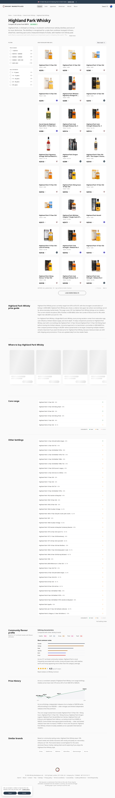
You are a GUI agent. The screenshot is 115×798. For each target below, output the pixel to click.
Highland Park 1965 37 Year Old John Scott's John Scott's (55, 513)
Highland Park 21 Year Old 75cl (47, 568)
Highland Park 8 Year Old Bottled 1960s (50, 591)
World (69, 6)
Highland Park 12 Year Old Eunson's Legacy (51, 468)
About (24, 778)
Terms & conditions (59, 778)
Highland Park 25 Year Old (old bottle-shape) (51, 572)
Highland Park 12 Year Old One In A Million (51, 473)
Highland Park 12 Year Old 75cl (47, 445)
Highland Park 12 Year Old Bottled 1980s (50, 459)
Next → (105, 288)
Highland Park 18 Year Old (46, 411)
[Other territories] (111, 6)
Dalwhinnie (49, 751)
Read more (72, 35)
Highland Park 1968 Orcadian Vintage (49, 523)
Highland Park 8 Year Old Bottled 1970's (50, 595)
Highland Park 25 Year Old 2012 (48, 577)
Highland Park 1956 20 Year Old (48, 504)
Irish (46, 6)
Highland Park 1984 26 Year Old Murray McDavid (53, 554)
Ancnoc (86, 751)
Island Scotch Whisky (29, 15)
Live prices (33, 24)
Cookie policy (26, 789)
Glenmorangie (77, 751)
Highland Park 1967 (44, 518)
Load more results (72, 293)
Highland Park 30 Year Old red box (49, 586)
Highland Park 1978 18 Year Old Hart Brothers (52, 545)
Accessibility (69, 778)
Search (19, 778)
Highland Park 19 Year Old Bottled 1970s (50, 491)
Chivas (41, 751)
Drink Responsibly (93, 778)
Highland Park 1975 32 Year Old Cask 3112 (51, 532)
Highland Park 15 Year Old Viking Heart (50, 407)
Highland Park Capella (45, 604)
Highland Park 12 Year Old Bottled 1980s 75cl (51, 464)
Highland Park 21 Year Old (46, 420)
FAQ (35, 778)
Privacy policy (48, 778)
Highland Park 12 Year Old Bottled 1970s (50, 450)
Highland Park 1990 (44, 559)
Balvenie (57, 751)
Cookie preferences (80, 778)
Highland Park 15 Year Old (46, 477)
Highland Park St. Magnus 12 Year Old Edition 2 (52, 613)
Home (10, 15)
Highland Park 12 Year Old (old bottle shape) (51, 441)
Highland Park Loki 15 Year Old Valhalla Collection (53, 609)
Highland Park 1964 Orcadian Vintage (49, 509)
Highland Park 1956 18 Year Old (48, 500)
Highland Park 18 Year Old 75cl (47, 486)
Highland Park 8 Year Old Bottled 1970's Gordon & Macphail (56, 600)
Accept (24, 793)
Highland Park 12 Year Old (46, 402)
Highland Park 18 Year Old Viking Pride (50, 416)
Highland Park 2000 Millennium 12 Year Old (51, 563)
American (62, 6)
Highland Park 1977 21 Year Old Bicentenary (51, 536)
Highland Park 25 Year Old (46, 425)
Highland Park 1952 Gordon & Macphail (50, 495)
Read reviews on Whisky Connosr (48, 672)
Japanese (53, 6)
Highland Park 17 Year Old (46, 482)
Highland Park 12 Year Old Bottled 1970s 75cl (51, 454)
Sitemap (40, 778)
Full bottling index (101, 621)
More (75, 6)
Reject (10, 793)
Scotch (40, 6)
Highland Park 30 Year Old (46, 582)
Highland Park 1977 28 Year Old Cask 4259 (51, 541)
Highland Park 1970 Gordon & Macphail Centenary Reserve (55, 527)
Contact (30, 778)
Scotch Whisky (17, 15)
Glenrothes (66, 751)
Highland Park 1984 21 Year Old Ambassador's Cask (53, 550)
